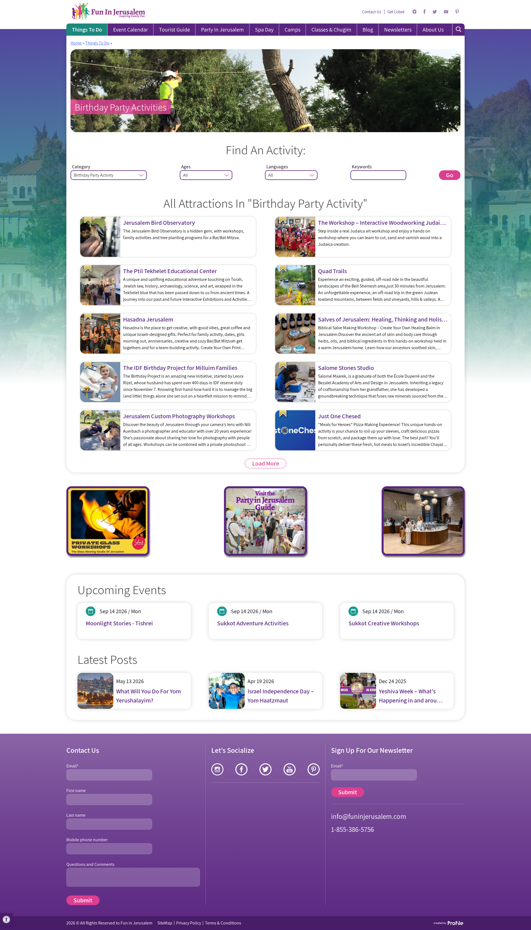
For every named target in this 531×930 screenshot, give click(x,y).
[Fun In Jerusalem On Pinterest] (457, 11)
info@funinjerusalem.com (368, 816)
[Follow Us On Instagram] (415, 12)
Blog (368, 29)
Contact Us (371, 11)
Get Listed (395, 11)
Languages (277, 167)
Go (449, 175)
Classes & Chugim (331, 29)
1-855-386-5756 (352, 829)
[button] (6, 919)
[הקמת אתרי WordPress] (449, 923)
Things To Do (87, 29)
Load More (265, 463)
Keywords (362, 167)
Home (76, 43)
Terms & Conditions (223, 923)
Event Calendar (130, 29)
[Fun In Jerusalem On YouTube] (446, 11)
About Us (433, 29)
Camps (292, 29)
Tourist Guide (174, 29)
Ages (186, 167)
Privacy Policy (188, 923)
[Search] (458, 29)
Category (81, 167)
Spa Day (264, 29)
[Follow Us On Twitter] (435, 12)
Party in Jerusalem (222, 29)
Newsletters (398, 29)
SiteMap (164, 923)
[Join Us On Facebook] (424, 11)
